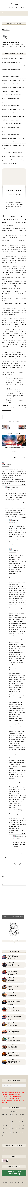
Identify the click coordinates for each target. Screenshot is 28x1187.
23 (23, 1129)
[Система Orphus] (5, 39)
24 (3, 1132)
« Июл (3, 1140)
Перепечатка (15, 415)
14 (16, 1125)
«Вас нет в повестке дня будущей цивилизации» (14, 1054)
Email (3, 876)
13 (13, 1125)
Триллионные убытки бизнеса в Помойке (13, 1032)
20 (13, 1129)
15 (19, 1125)
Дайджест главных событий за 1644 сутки (13, 1009)
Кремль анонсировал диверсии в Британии (13, 957)
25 (6, 1132)
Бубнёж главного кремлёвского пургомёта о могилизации (14, 973)
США (12, 417)
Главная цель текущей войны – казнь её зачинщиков (13, 988)
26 (9, 1132)
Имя (3, 869)
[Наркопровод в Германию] (22, 427)
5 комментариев (14, 421)
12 (9, 1125)
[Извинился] (5, 427)
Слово (14, 4)
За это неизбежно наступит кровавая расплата (12, 1048)
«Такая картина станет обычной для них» (13, 1024)
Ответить (23, 484)
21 (16, 1129)
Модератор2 (17, 194)
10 (3, 1125)
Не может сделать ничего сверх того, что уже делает (14, 1018)
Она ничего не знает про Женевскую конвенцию (14, 1039)
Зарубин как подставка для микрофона (14, 994)
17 (3, 1129)
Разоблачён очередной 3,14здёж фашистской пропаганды (14, 1003)
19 (9, 1129)
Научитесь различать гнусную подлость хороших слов (13, 980)
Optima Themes (18, 1184)
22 (19, 1129)
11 (6, 1125)
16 (23, 1125)
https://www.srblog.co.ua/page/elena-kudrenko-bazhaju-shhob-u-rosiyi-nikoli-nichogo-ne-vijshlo (13, 481)
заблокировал (14, 1173)
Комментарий (6, 892)
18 (6, 1129)
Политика (14, 188)
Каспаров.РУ (7, 415)
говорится (12, 235)
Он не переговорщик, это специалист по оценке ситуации (14, 966)
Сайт (3, 884)
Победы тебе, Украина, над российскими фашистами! (14, 1063)
